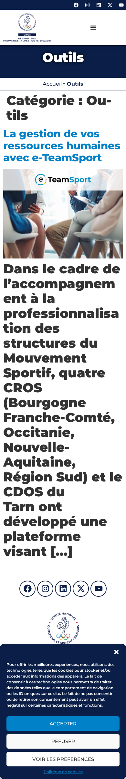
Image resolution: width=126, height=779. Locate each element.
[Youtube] (121, 5)
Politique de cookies (63, 772)
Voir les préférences (63, 759)
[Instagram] (87, 5)
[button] (116, 652)
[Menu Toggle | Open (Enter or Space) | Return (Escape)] (93, 27)
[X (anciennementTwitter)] (110, 5)
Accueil (52, 84)
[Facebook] (76, 5)
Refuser (63, 741)
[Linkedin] (98, 5)
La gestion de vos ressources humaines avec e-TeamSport (62, 145)
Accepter (63, 724)
